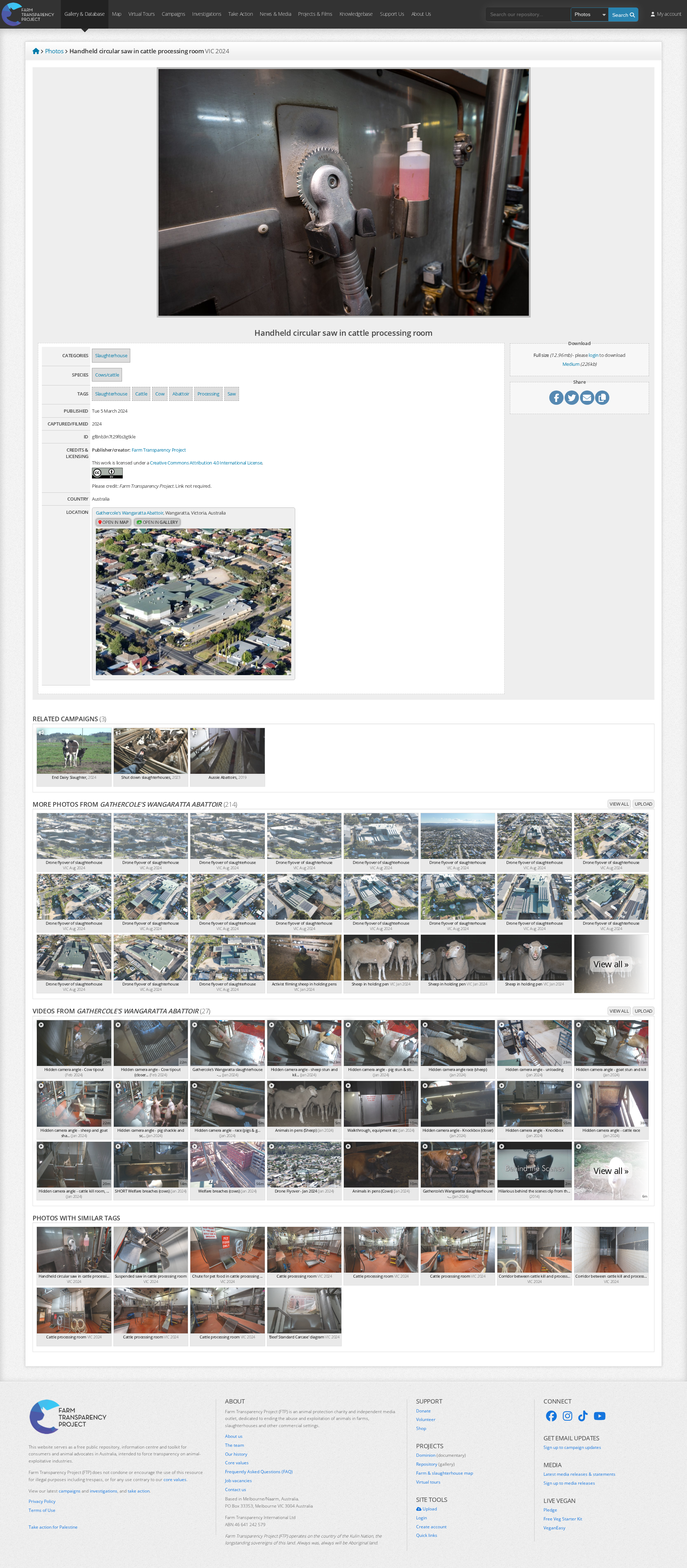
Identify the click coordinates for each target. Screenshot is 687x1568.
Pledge (550, 1510)
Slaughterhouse (111, 355)
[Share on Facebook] (556, 397)
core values (175, 1479)
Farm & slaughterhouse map (444, 1473)
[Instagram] (567, 1416)
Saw (232, 393)
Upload (643, 804)
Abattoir (180, 393)
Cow (159, 393)
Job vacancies (238, 1481)
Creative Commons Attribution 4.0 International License (206, 462)
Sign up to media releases (569, 1483)
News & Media (275, 13)
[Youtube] (599, 1416)
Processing (208, 393)
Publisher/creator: (111, 450)
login (593, 355)
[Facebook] (551, 1416)
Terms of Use (42, 1510)
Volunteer (425, 1419)
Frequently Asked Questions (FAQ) (259, 1472)
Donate (423, 1411)
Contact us (235, 1490)
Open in (115, 522)
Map (116, 13)
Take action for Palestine (53, 1527)
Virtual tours (428, 1482)
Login (421, 1518)
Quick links (426, 1535)
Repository (435, 1464)
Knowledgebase (356, 13)
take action (139, 1491)
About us (234, 1436)
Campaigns (173, 13)
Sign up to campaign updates (572, 1447)
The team (234, 1445)
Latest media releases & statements (579, 1474)
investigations (103, 1491)
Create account (431, 1527)
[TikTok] (583, 1416)
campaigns (70, 1491)
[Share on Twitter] (572, 397)
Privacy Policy (42, 1501)
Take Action (240, 13)
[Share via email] (587, 397)
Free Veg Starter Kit (563, 1519)
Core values (237, 1463)
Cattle (141, 393)
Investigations (206, 13)
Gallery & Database (84, 13)
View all (619, 804)
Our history (236, 1454)
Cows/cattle (107, 375)
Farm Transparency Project (159, 450)
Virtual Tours (141, 13)
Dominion (441, 1455)
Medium (571, 364)
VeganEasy (554, 1528)
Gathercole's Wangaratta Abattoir (129, 513)
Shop (421, 1428)
